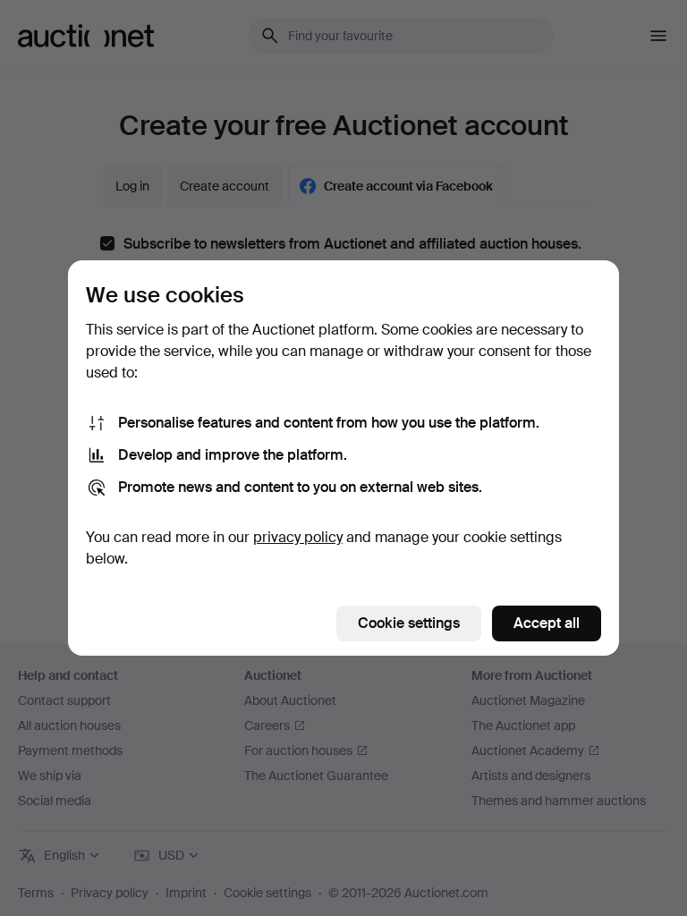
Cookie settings (409, 623)
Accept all (546, 623)
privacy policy (298, 537)
